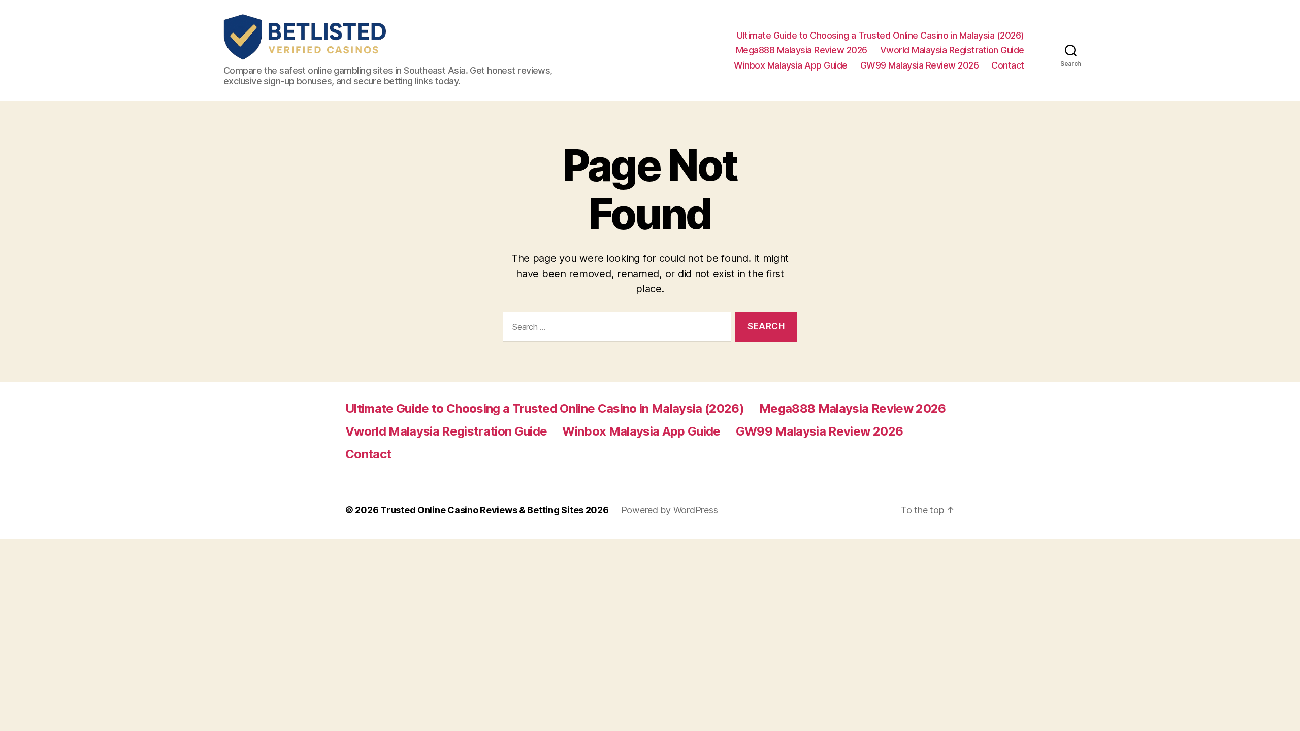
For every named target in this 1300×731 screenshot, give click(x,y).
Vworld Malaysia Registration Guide (952, 50)
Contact (1007, 65)
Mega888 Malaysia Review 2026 (801, 50)
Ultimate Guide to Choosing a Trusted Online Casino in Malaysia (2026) (880, 35)
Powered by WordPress (669, 510)
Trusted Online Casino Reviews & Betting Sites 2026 (494, 510)
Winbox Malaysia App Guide (791, 65)
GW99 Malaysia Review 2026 (919, 65)
